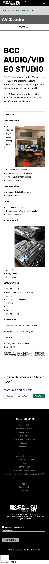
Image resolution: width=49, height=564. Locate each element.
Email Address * (8, 530)
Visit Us (24, 491)
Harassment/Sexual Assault (24, 470)
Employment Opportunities (24, 439)
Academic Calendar (24, 429)
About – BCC (24, 425)
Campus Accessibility (24, 456)
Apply (24, 483)
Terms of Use (24, 467)
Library (24, 443)
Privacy (24, 463)
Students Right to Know (24, 460)
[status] (18, 396)
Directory (24, 436)
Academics (14, 10)
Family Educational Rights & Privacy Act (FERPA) (24, 474)
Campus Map (24, 432)
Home (5, 10)
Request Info (24, 487)
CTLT (23, 10)
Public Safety (24, 446)
